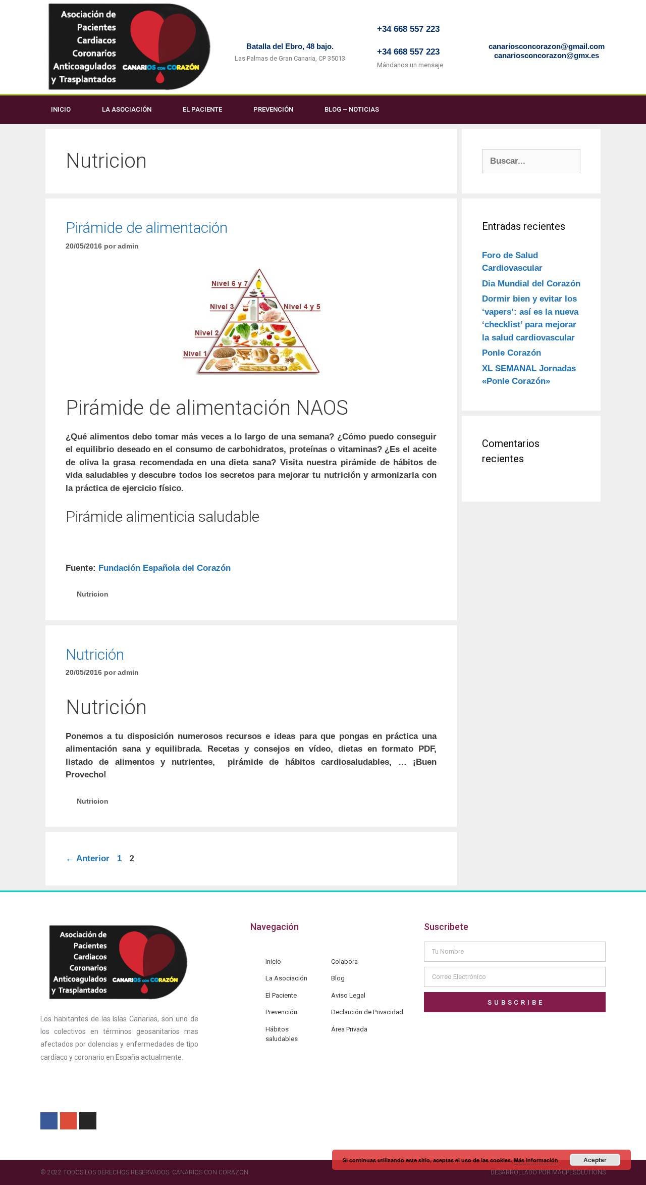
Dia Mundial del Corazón (531, 283)
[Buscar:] (531, 161)
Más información (536, 1160)
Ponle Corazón (511, 353)
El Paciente (202, 109)
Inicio (61, 109)
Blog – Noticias (352, 109)
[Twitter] (603, 109)
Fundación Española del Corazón (164, 568)
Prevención (273, 109)
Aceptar (595, 1159)
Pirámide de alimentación (147, 227)
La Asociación (126, 109)
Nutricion (93, 594)
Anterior (88, 858)
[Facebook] (582, 109)
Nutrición (95, 654)
